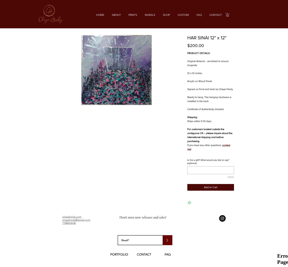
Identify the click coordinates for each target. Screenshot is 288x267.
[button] (133, 15)
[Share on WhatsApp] (190, 203)
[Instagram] (222, 218)
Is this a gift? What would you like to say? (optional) (208, 162)
